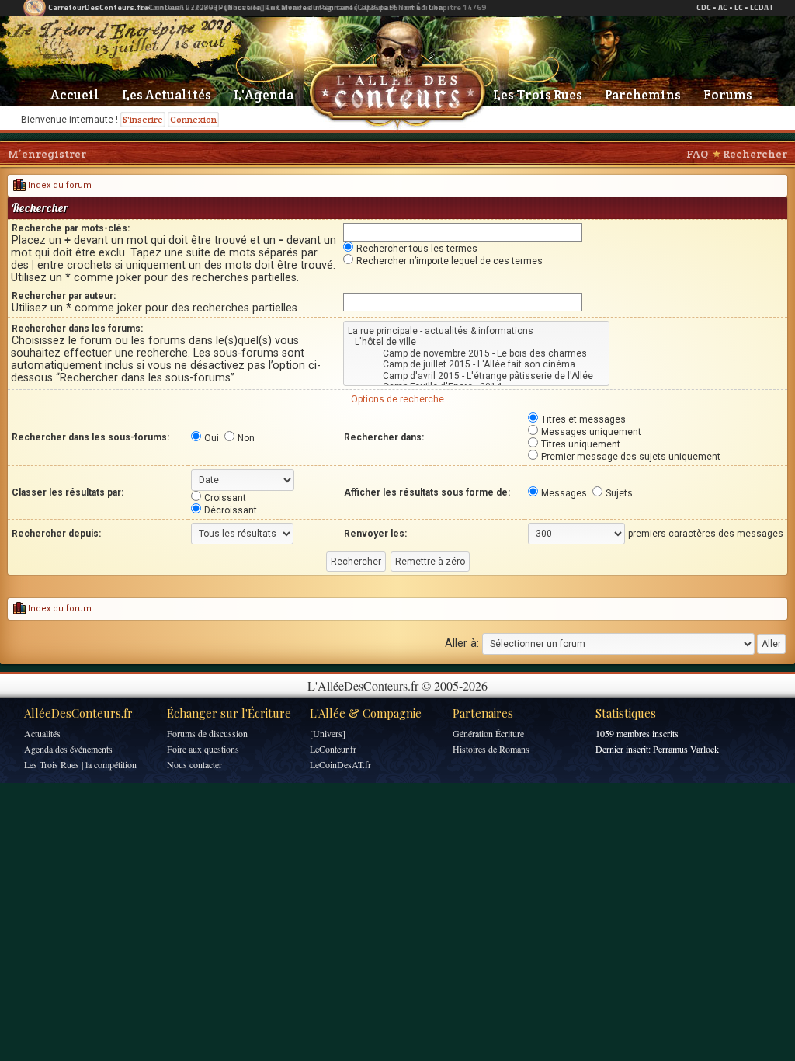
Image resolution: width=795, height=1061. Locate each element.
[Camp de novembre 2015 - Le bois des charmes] (476, 353)
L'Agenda (263, 94)
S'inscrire (143, 119)
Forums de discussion (207, 733)
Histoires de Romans (491, 749)
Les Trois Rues (537, 94)
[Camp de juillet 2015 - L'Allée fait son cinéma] (476, 364)
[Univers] (327, 733)
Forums (727, 94)
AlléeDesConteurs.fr (78, 713)
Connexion (193, 119)
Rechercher (755, 154)
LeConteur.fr (333, 749)
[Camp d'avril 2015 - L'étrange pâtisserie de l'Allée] (476, 375)
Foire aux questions (203, 749)
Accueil (74, 94)
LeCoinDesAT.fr (340, 764)
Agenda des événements (68, 749)
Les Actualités (166, 94)
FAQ (697, 154)
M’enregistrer (47, 154)
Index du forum (59, 185)
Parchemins (643, 94)
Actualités (42, 733)
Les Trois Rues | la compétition (80, 764)
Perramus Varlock (686, 749)
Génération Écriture (488, 733)
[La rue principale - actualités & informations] (476, 330)
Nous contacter (194, 764)
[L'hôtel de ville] (476, 341)
